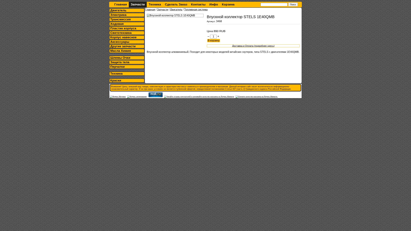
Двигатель (118, 10)
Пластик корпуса (123, 28)
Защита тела (119, 62)
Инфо (213, 4)
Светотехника (121, 32)
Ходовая (117, 24)
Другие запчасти (123, 46)
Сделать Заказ (176, 4)
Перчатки (117, 66)
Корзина (228, 4)
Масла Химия (120, 50)
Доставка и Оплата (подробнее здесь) (253, 46)
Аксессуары (119, 41)
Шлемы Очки (120, 57)
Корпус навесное (123, 37)
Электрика (118, 15)
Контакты (198, 4)
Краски (115, 80)
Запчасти (138, 4)
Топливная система (196, 9)
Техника (155, 4)
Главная (120, 4)
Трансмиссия (120, 19)
